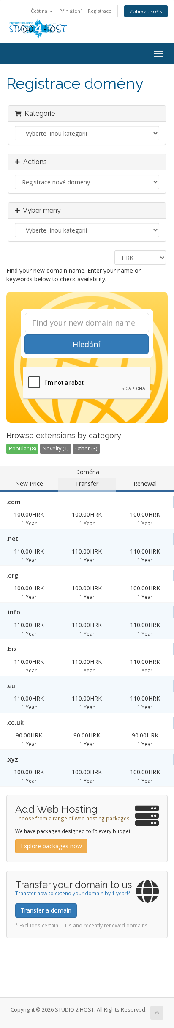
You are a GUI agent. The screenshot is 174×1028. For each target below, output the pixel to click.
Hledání (86, 344)
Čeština (40, 11)
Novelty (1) (55, 448)
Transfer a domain (46, 910)
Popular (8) (22, 448)
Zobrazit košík (146, 11)
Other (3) (86, 448)
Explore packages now (51, 846)
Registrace (99, 11)
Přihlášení (70, 11)
